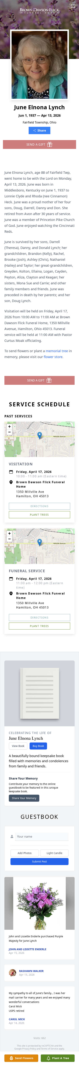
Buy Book (38, 746)
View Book (18, 746)
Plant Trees (39, 514)
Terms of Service (49, 1048)
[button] (39, 435)
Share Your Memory (24, 798)
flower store (53, 357)
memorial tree (57, 351)
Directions (39, 506)
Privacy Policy (29, 1048)
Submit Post (39, 861)
